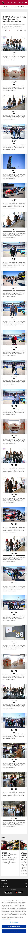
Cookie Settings (14, 922)
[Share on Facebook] (14, 31)
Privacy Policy (6, 919)
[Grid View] (6, 30)
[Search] (23, 2)
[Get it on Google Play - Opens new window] (19, 893)
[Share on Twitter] (18, 31)
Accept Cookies (14, 931)
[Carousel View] (2, 30)
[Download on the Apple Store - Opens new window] (8, 892)
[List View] (9, 30)
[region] (14, 915)
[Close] (26, 898)
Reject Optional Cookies (14, 926)
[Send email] (21, 31)
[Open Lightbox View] (14, 49)
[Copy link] (25, 30)
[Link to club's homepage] (3, 2)
